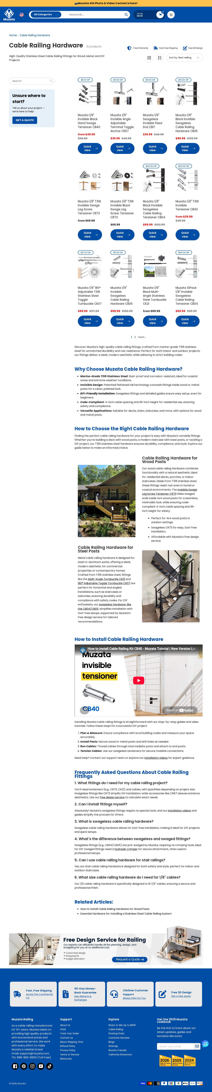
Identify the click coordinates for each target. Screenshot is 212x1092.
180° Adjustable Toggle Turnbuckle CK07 (104, 583)
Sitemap (113, 1046)
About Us (65, 1025)
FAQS (63, 1029)
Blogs (111, 1042)
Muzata (22, 1083)
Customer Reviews (119, 1037)
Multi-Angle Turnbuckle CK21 (106, 579)
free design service (112, 797)
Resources (66, 1058)
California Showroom (120, 1054)
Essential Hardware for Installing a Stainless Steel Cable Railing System (126, 914)
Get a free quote (181, 996)
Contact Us (66, 1037)
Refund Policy (67, 1046)
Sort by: (173, 57)
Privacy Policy (67, 1050)
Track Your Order (69, 1033)
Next (141, 337)
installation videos (156, 758)
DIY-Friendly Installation (97, 393)
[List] (160, 58)
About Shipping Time (71, 1042)
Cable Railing (115, 1029)
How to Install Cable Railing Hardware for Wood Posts (114, 909)
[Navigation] (171, 14)
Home (13, 35)
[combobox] (32, 81)
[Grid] (149, 58)
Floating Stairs (116, 1033)
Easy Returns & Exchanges (82, 998)
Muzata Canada (117, 1050)
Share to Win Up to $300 (122, 1025)
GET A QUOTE (25, 120)
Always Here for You (134, 998)
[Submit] (197, 1046)
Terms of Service (69, 1054)
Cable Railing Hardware (35, 35)
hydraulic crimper (126, 849)
